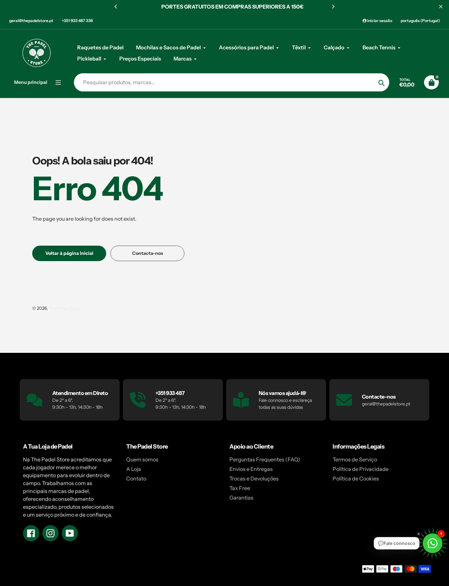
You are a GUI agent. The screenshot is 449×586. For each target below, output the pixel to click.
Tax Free (239, 488)
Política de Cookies (356, 478)
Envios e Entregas (251, 469)
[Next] (333, 6)
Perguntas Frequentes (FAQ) (264, 459)
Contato (136, 478)
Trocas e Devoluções (254, 478)
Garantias (241, 497)
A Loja (133, 469)
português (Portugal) (420, 20)
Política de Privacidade (361, 469)
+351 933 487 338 (77, 20)
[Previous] (116, 6)
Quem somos (142, 459)
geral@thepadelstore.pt (31, 20)
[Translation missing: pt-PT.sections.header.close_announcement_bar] (440, 6)
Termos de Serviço (355, 459)
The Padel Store (64, 308)
